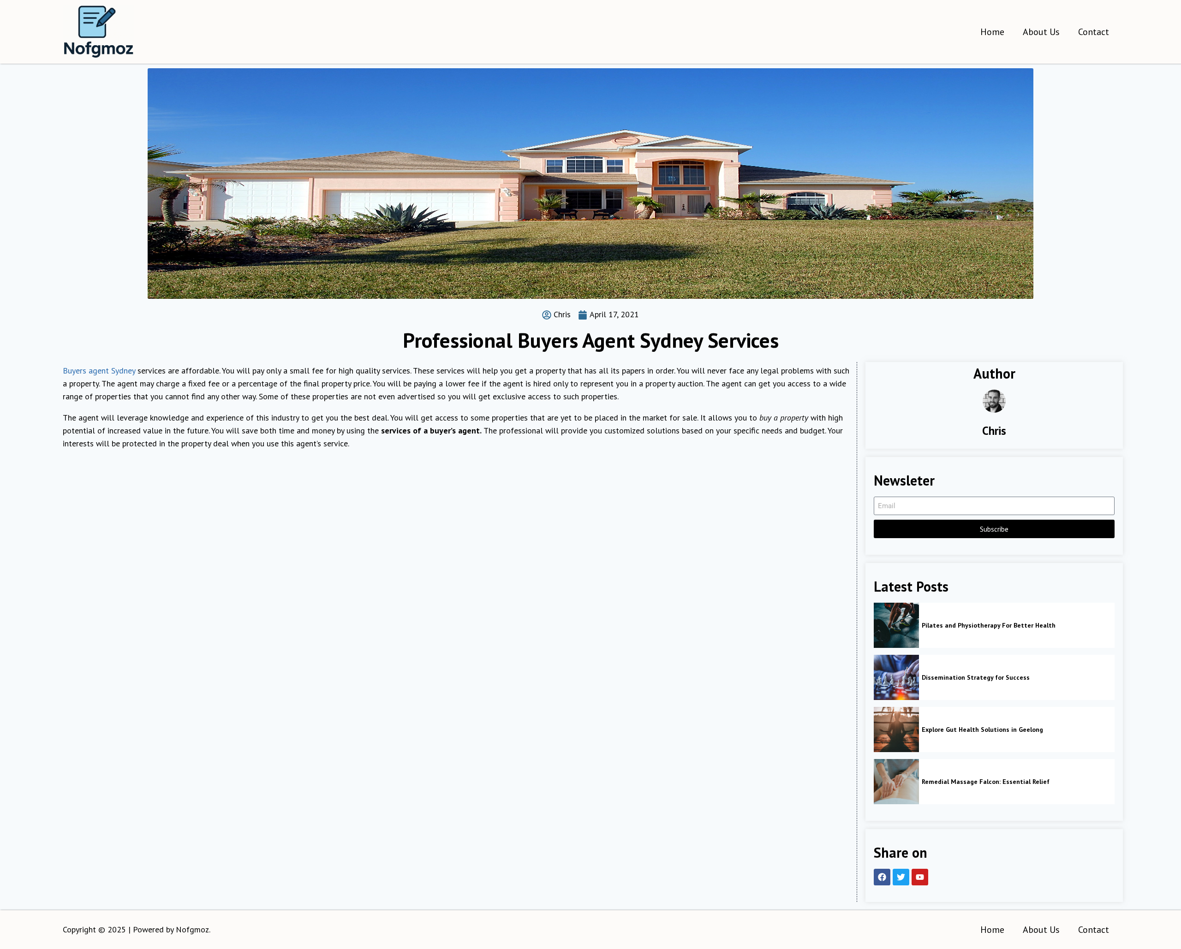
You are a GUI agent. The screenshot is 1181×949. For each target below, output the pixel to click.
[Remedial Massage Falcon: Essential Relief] (896, 781)
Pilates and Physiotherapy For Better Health (989, 625)
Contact (1093, 32)
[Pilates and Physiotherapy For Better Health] (896, 625)
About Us (1041, 32)
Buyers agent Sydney (99, 370)
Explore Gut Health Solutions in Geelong (982, 729)
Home (992, 32)
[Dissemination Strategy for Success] (896, 677)
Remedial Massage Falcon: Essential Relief (986, 781)
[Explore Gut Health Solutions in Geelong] (896, 729)
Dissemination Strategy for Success (976, 677)
